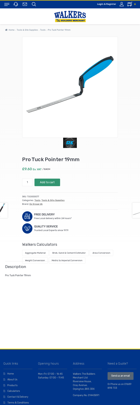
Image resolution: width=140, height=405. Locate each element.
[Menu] (6, 4)
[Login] (122, 4)
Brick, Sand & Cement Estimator (69, 253)
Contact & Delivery (17, 396)
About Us (12, 379)
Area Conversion (101, 253)
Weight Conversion (35, 260)
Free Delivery (44, 214)
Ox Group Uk (36, 204)
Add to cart (47, 182)
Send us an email (120, 375)
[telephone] (16, 4)
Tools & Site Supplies (27, 30)
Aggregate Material (35, 253)
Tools (43, 30)
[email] (25, 4)
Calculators (13, 391)
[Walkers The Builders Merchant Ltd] (70, 16)
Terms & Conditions (18, 402)
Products (12, 385)
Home (12, 30)
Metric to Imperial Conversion (67, 260)
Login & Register (106, 4)
